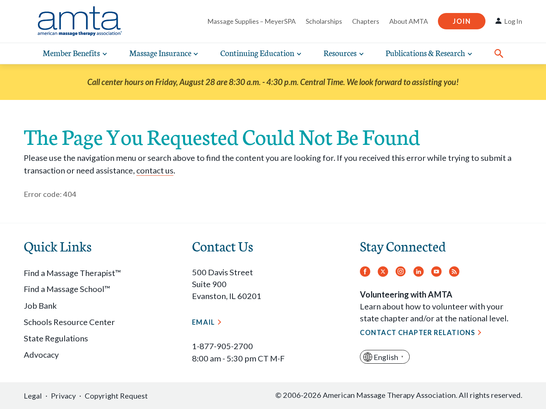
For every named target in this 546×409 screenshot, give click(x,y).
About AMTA (408, 21)
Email (203, 322)
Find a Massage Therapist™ (72, 273)
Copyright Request (116, 395)
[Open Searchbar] (498, 53)
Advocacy (41, 355)
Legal (33, 395)
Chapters (365, 21)
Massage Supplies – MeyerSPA (251, 21)
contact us (154, 170)
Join (462, 21)
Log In (513, 21)
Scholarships (324, 21)
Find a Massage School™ (67, 289)
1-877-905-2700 (222, 346)
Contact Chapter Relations (417, 332)
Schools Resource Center (69, 322)
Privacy (63, 395)
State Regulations (56, 338)
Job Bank (40, 306)
